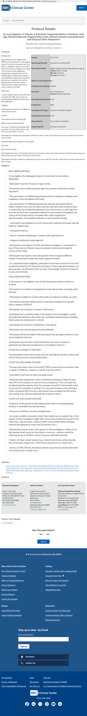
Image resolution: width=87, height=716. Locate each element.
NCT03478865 (7, 523)
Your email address (26, 635)
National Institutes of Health (55, 682)
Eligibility (39, 48)
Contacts (57, 48)
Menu (82, 8)
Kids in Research (8, 585)
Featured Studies (8, 576)
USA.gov (47, 678)
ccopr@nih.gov (63, 509)
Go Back (6, 20)
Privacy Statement (9, 682)
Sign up (24, 646)
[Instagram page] (47, 704)
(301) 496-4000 (43, 698)
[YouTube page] (53, 704)
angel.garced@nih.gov (38, 509)
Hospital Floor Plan (53, 576)
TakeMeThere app (52, 590)
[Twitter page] (40, 704)
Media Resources (52, 620)
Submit (43, 542)
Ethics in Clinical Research (12, 580)
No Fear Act (35, 686)
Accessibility (6, 678)
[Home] (17, 8)
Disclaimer (34, 682)
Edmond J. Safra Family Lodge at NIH (61, 571)
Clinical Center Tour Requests (57, 611)
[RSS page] (60, 704)
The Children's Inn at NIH (55, 585)
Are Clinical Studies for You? (13, 571)
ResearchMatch (8, 594)
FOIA (32, 678)
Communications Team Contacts (58, 615)
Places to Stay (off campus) (57, 580)
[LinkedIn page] (34, 704)
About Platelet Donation (11, 615)
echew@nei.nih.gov (9, 505)
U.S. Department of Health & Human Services (62, 686)
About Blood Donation (10, 611)
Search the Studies (9, 599)
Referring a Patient (9, 590)
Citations (48, 48)
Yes (41, 534)
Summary (30, 48)
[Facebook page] (27, 704)
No (47, 534)
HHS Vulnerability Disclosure (13, 686)
